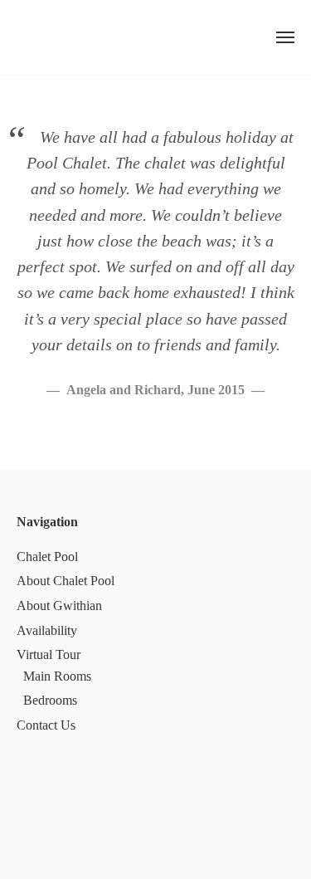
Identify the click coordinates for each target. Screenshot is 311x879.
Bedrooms (50, 700)
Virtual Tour (48, 654)
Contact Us (46, 725)
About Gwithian (59, 605)
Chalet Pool (47, 556)
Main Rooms (57, 676)
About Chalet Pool (65, 581)
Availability (47, 630)
